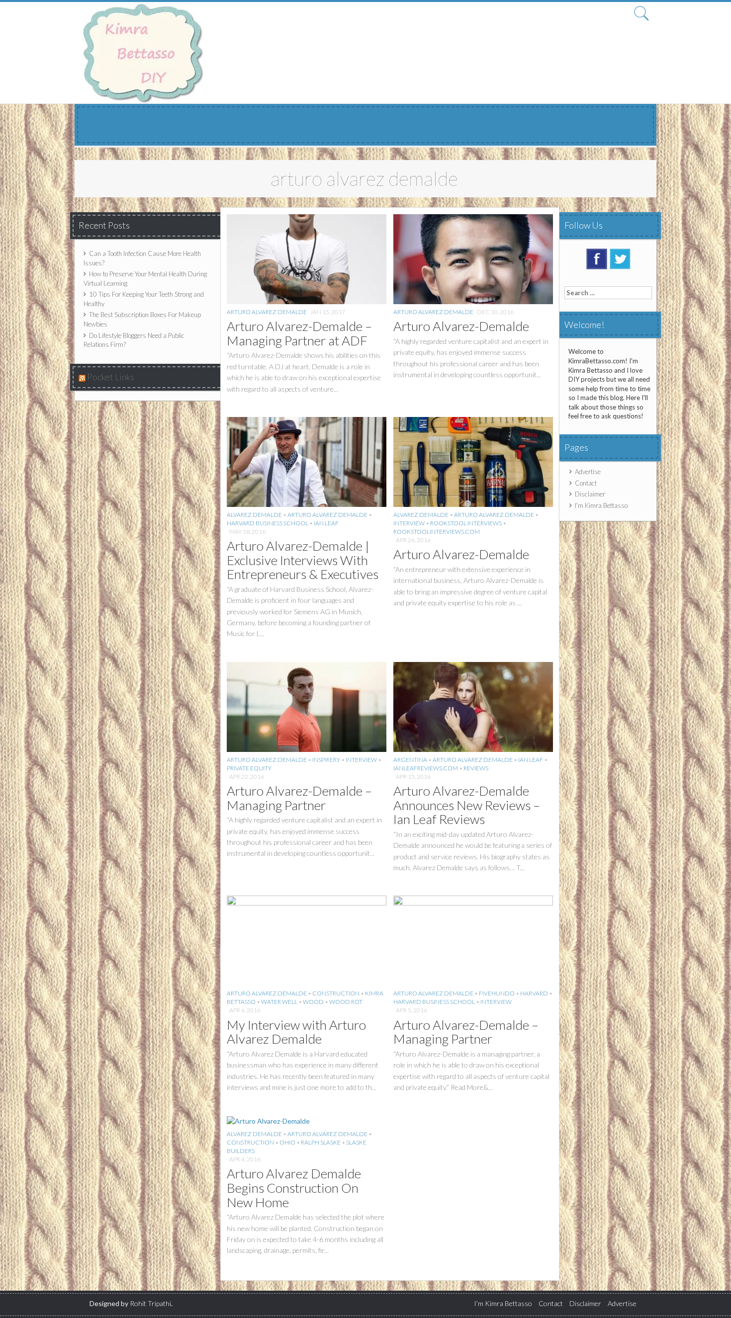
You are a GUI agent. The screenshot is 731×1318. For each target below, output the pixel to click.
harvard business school (267, 523)
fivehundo (497, 993)
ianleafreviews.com (425, 768)
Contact (586, 483)
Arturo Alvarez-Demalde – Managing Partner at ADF (299, 333)
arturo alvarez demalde (267, 312)
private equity (249, 768)
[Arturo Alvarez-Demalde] (473, 258)
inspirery (326, 759)
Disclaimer (590, 494)
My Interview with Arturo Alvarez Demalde (296, 1032)
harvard (534, 993)
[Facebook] (597, 258)
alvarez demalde (254, 514)
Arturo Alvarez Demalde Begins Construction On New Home (294, 1187)
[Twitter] (620, 258)
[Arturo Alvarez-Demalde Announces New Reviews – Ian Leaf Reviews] (473, 706)
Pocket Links (110, 376)
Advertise (588, 472)
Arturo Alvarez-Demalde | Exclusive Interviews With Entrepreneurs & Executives (302, 560)
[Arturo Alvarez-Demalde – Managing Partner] (306, 706)
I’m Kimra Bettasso (601, 505)
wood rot (346, 1001)
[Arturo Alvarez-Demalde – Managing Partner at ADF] (306, 258)
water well (279, 1001)
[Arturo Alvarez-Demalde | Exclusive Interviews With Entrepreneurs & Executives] (306, 461)
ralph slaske (321, 1142)
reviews (475, 768)
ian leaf (326, 523)
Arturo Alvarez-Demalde (461, 326)
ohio (287, 1142)
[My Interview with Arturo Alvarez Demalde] (306, 939)
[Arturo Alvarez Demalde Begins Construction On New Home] (268, 1120)
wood (313, 1001)
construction (336, 993)
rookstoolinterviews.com (436, 531)
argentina (410, 759)
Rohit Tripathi (150, 1303)
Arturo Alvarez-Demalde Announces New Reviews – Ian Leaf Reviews (466, 805)
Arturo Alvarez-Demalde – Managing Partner (299, 798)
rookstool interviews (466, 523)
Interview (409, 523)
